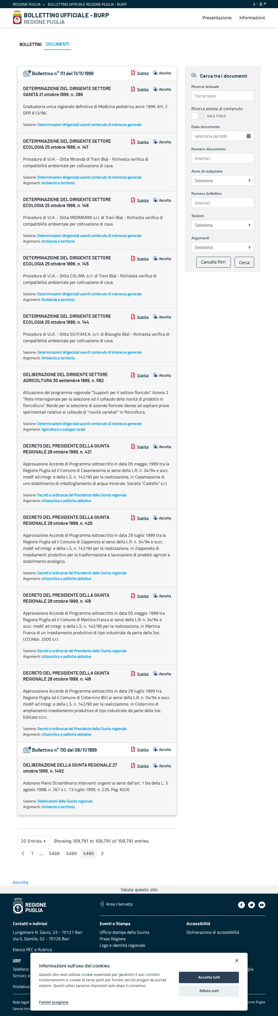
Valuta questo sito (139, 889)
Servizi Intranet (25, 1008)
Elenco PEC (23, 949)
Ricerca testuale (205, 86)
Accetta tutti (209, 977)
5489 (73, 855)
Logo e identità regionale (122, 945)
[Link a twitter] (251, 904)
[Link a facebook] (241, 904)
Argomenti (200, 238)
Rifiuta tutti (209, 991)
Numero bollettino (206, 193)
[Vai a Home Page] (17, 18)
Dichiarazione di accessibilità (213, 932)
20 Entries (35, 842)
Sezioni (197, 216)
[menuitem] (217, 17)
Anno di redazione (207, 171)
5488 (56, 855)
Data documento (205, 127)
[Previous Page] (22, 853)
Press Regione (113, 938)
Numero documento (208, 149)
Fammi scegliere (53, 1002)
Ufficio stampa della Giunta (124, 932)
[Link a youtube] (261, 904)
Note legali (21, 1002)
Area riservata (119, 903)
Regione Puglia (26, 4)
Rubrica (45, 949)
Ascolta (165, 73)
